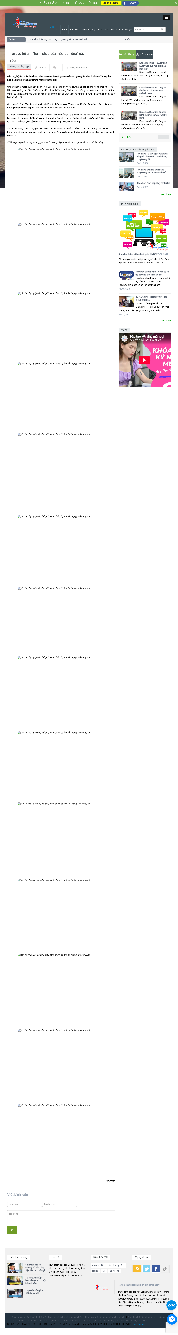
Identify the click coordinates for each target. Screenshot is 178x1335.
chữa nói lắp (98, 1265)
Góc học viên (146, 54)
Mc (104, 1271)
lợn (111, 87)
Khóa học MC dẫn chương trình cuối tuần (147, 1317)
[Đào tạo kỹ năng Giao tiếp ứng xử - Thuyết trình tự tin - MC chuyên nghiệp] (24, 22)
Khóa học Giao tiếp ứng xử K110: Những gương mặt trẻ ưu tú (153, 115)
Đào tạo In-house (139, 1320)
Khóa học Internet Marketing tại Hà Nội (138, 254)
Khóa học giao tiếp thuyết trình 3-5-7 (29, 1317)
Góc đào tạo (129, 54)
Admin (42, 67)
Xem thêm (127, 137)
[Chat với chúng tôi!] (172, 1319)
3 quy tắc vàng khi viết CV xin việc (34, 1292)
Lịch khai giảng (88, 29)
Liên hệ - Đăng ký (124, 29)
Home (64, 29)
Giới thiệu (74, 29)
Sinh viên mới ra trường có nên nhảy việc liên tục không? (35, 1267)
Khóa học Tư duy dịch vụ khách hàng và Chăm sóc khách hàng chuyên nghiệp (152, 156)
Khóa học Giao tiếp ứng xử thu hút (153, 183)
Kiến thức (109, 29)
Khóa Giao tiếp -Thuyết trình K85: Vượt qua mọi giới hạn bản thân (153, 66)
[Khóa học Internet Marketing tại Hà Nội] (145, 228)
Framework (81, 67)
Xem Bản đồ (139, 1324)
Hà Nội (95, 1271)
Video (100, 29)
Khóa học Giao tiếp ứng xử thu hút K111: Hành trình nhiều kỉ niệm (152, 90)
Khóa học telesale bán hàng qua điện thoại (107, 1320)
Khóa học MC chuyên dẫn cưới (27, 1320)
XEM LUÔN (110, 3)
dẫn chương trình (116, 1265)
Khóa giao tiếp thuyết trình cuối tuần (65, 1317)
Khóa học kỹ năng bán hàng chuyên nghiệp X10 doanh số (52, 39)
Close (52, 27)
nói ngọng (114, 1271)
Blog (72, 67)
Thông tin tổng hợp (19, 66)
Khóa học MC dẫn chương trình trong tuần (105, 1317)
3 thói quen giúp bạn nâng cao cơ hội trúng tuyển (35, 1280)
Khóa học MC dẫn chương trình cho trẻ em (64, 1320)
